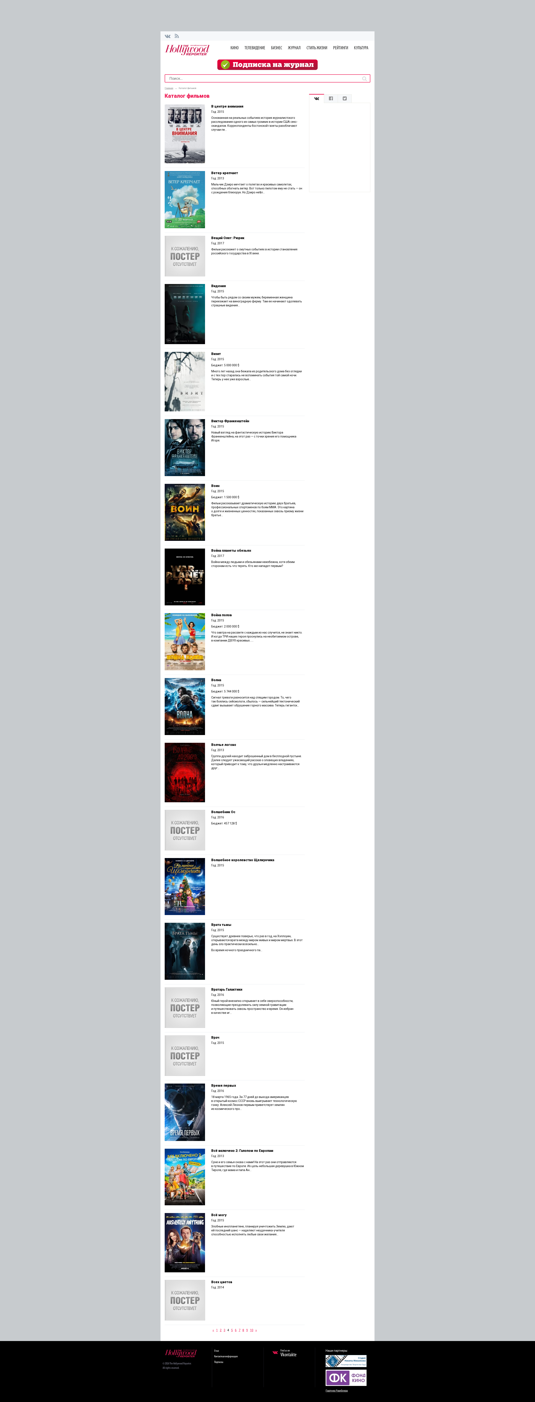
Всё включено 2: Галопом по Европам (242, 1151)
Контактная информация (226, 1356)
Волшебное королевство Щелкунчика (242, 860)
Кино (235, 48)
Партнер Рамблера (337, 1390)
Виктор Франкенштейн (230, 421)
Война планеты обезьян (231, 551)
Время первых (223, 1086)
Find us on (288, 1353)
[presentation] (316, 99)
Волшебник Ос (223, 812)
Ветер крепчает (224, 173)
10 (251, 1330)
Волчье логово (223, 745)
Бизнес (276, 48)
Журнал (294, 48)
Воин (215, 486)
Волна (216, 680)
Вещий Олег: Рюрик (227, 238)
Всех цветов (221, 1282)
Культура (361, 48)
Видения (218, 286)
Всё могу (219, 1215)
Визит (216, 354)
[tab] (316, 98)
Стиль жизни (317, 48)
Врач (215, 1037)
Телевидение (255, 48)
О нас (216, 1351)
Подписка (218, 1362)
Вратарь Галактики (226, 989)
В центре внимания (227, 106)
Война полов (221, 615)
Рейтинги (340, 48)
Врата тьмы (221, 925)
